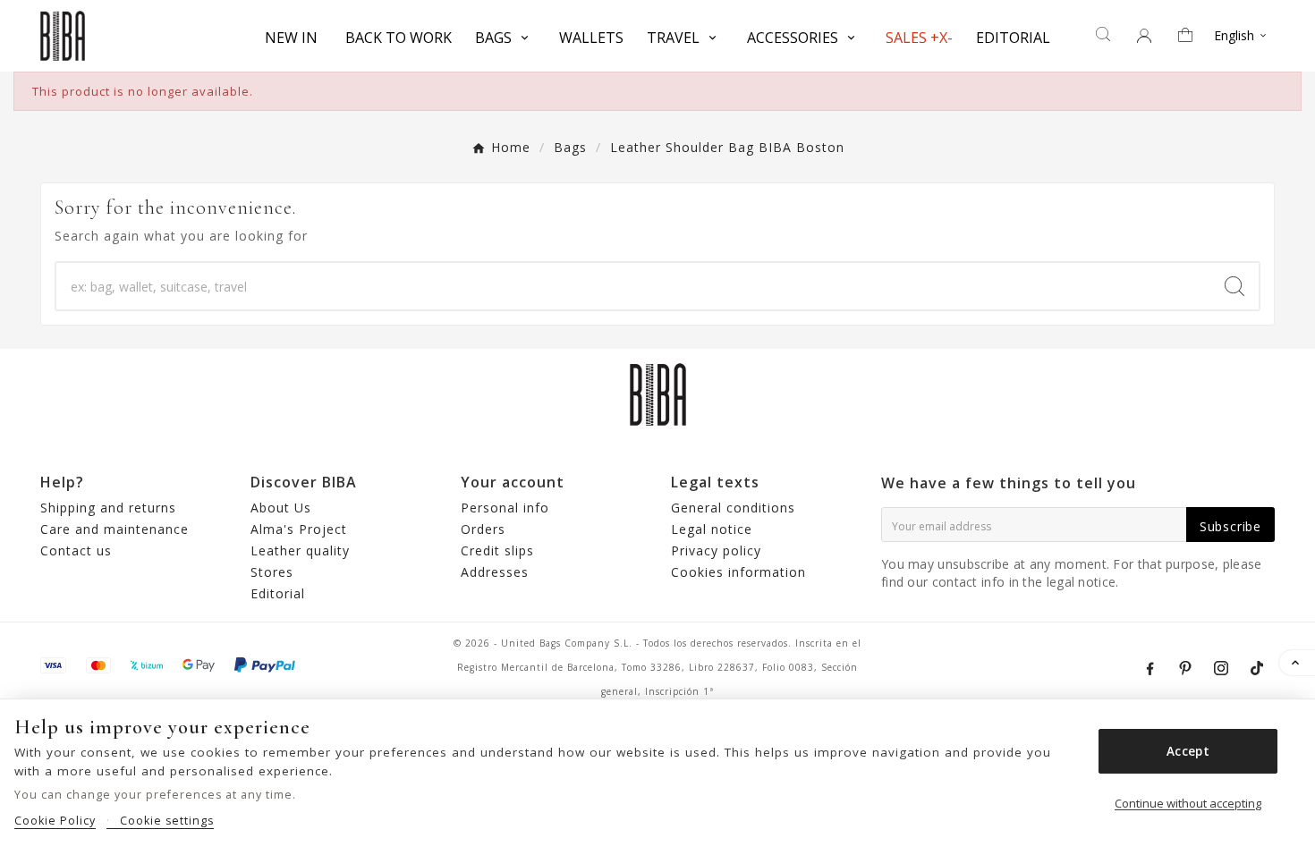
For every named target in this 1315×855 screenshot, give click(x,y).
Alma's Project (298, 529)
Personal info (505, 507)
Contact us (76, 550)
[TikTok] (1256, 668)
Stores (271, 571)
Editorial (277, 593)
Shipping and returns (108, 507)
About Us (280, 507)
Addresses (495, 571)
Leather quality (300, 550)
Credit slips (497, 550)
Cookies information (738, 571)
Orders (483, 529)
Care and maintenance (114, 529)
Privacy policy (716, 550)
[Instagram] (1221, 668)
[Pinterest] (1185, 668)
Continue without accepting (1188, 803)
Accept (1188, 751)
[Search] (1234, 286)
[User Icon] (1144, 36)
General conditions (733, 507)
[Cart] (1191, 36)
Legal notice (711, 529)
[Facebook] (1149, 668)
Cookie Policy (55, 820)
